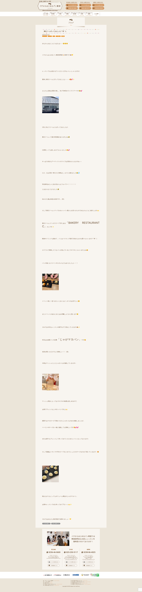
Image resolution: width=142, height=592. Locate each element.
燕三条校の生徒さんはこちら (79, 580)
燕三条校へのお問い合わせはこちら (81, 581)
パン (54, 36)
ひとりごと (45, 36)
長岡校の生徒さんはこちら (79, 582)
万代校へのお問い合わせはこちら (53, 584)
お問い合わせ (48, 582)
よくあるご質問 (48, 581)
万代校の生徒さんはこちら (51, 585)
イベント (49, 36)
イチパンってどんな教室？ (51, 580)
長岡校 (63, 36)
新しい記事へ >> (56, 523)
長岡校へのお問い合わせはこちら (81, 584)
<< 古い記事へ (46, 523)
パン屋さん (58, 36)
